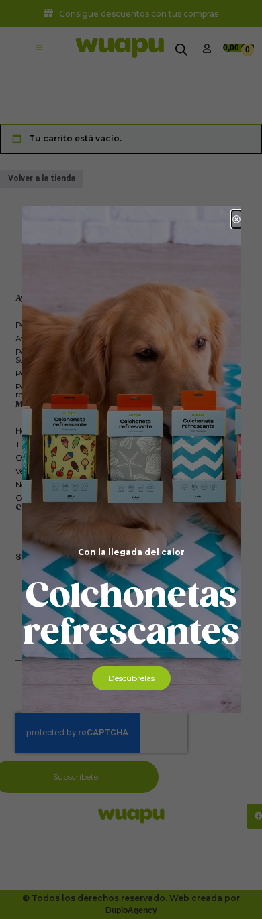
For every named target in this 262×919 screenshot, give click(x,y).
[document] (131, 459)
